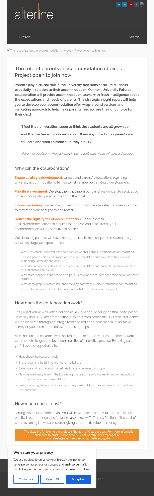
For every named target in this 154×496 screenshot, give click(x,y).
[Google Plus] (142, 4)
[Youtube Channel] (130, 4)
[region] (52, 467)
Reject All (52, 479)
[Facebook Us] (136, 4)
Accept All (78, 479)
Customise (26, 479)
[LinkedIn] (118, 4)
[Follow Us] (124, 4)
